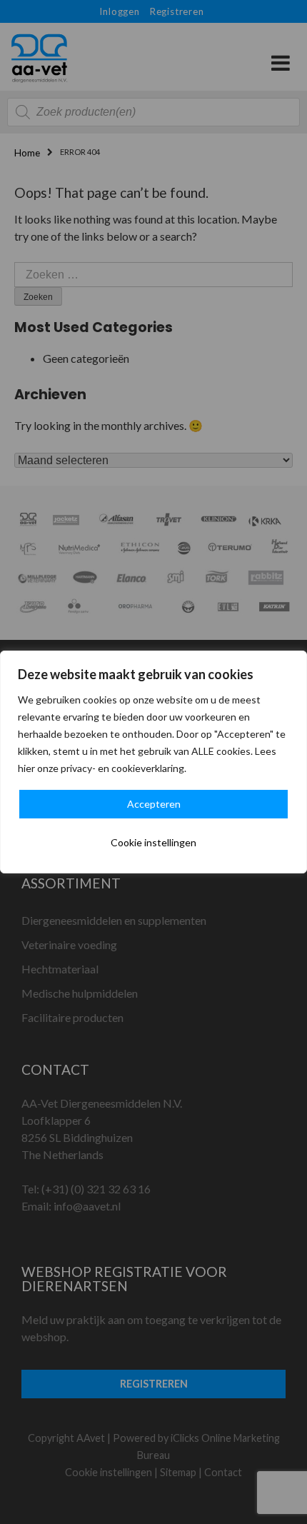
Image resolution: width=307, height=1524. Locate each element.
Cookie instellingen (153, 842)
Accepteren (154, 804)
